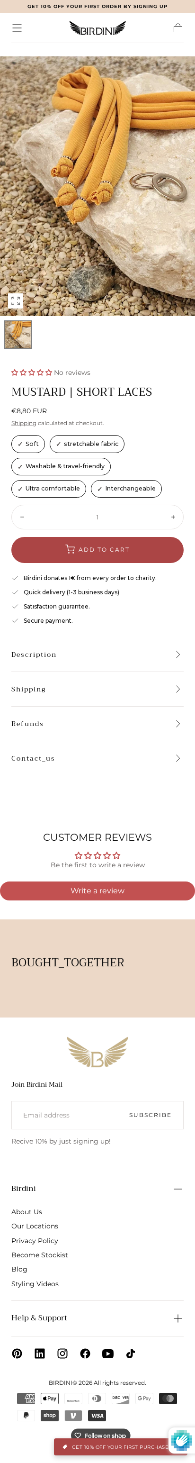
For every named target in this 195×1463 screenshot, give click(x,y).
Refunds (27, 723)
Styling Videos (35, 1284)
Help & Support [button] (39, 1318)
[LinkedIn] (39, 1353)
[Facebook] (85, 1353)
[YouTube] (108, 1353)
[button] (17, 28)
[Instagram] (62, 1353)
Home (20, 49)
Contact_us (33, 758)
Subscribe (150, 1114)
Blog (19, 1269)
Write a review (97, 890)
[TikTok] (130, 1353)
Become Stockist (39, 1255)
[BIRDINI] (97, 1051)
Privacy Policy (34, 1240)
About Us (26, 1212)
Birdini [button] (23, 1188)
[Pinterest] (17, 1353)
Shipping (23, 423)
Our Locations (34, 1226)
